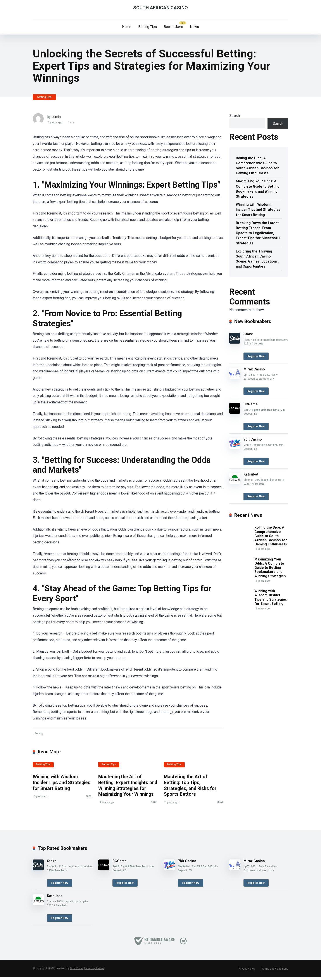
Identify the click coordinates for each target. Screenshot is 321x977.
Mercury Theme (94, 968)
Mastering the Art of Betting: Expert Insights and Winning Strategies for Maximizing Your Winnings (127, 785)
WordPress (76, 968)
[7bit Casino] (234, 448)
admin (56, 117)
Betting (39, 733)
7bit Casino (252, 439)
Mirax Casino (254, 369)
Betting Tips (147, 27)
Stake (248, 334)
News (194, 27)
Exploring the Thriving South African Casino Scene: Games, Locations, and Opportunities (257, 259)
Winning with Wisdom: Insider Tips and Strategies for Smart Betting (61, 782)
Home (126, 27)
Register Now (256, 356)
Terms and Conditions (275, 968)
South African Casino (160, 7)
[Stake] (234, 342)
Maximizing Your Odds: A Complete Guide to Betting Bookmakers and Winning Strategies (258, 189)
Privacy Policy (246, 968)
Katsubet (250, 474)
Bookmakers (173, 27)
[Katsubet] (234, 483)
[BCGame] (234, 412)
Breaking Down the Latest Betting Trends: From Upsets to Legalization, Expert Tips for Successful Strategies (258, 233)
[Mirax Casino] (234, 377)
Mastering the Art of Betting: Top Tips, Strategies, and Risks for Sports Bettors (190, 785)
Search (234, 116)
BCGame (250, 404)
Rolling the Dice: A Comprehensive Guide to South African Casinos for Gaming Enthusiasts (257, 165)
